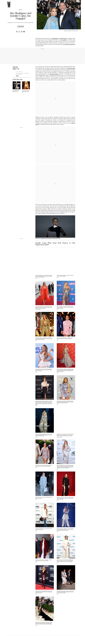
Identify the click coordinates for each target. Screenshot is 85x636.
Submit (17, 75)
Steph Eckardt (21, 26)
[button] (55, 226)
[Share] (17, 31)
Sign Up (16, 68)
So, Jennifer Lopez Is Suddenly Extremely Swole (50, 238)
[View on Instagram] (55, 98)
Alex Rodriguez (55, 38)
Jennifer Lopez (63, 38)
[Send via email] (24, 31)
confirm (64, 40)
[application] (55, 226)
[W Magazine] (9, 5)
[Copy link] (21, 31)
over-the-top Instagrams (70, 44)
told (54, 74)
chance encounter (71, 68)
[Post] (19, 31)
